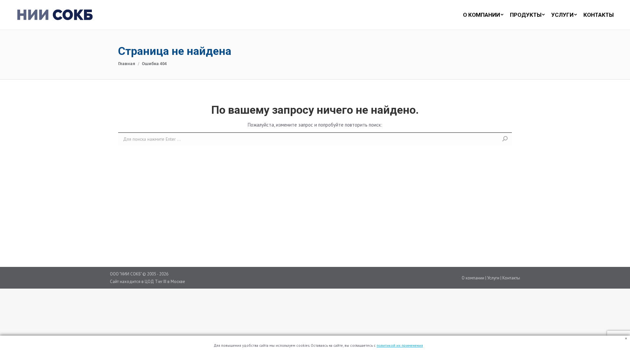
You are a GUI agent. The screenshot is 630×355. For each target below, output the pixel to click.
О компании (473, 278)
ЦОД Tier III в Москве (165, 281)
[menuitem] (479, 15)
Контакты (511, 278)
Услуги (493, 278)
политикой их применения (400, 345)
